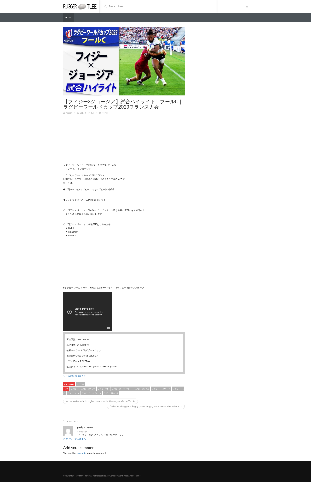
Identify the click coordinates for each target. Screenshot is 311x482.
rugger (69, 112)
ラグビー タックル (141, 388)
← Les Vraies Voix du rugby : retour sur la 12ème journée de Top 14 (100, 401)
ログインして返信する (74, 439)
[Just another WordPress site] (80, 6)
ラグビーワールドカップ (91, 393)
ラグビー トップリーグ (161, 388)
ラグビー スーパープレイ (122, 388)
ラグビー (106, 112)
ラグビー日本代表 (111, 393)
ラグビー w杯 (103, 388)
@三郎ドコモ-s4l (85, 427)
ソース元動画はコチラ (74, 375)
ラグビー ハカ (73, 393)
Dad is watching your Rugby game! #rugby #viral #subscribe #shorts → (145, 406)
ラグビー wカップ (88, 388)
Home (68, 17)
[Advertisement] (124, 140)
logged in (81, 453)
